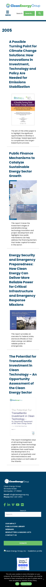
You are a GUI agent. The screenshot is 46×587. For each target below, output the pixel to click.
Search (19, 13)
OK (17, 584)
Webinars (9, 529)
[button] (39, 13)
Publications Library (15, 526)
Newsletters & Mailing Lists (18, 532)
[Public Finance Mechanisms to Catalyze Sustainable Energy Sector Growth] (23, 200)
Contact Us (11, 535)
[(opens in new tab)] (23, 564)
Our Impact (10, 523)
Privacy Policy (26, 584)
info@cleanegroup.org (19, 494)
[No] (43, 579)
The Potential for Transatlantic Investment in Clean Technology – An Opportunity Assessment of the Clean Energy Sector (23, 374)
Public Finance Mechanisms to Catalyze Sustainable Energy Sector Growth (22, 164)
